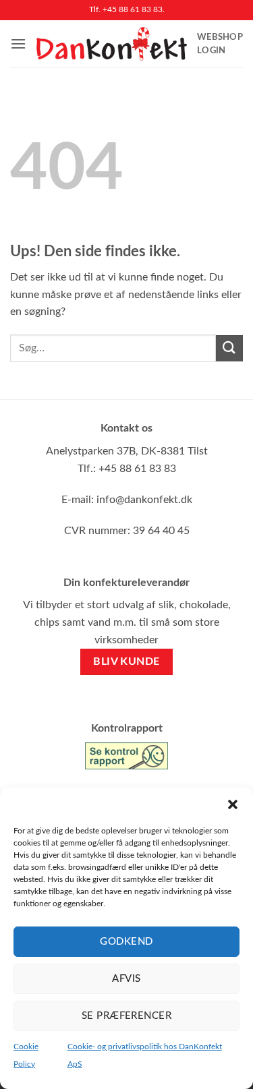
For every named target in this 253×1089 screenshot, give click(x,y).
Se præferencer (126, 1016)
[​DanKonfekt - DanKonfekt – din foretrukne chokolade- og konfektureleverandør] (111, 44)
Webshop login (220, 44)
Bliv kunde (126, 662)
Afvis (126, 979)
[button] (233, 804)
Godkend (126, 942)
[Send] (229, 348)
